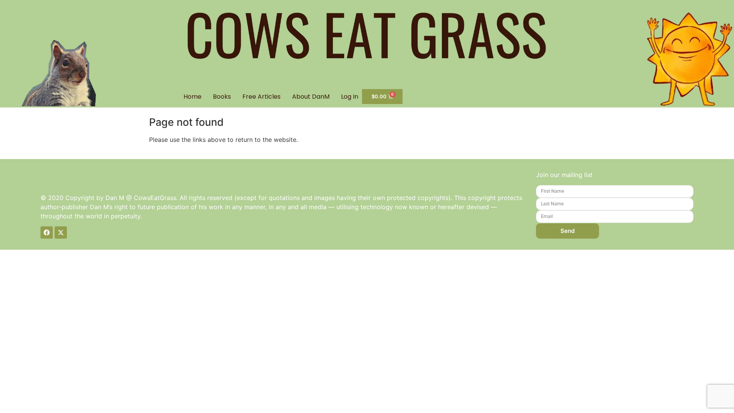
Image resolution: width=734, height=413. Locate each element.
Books (222, 96)
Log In (349, 96)
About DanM (311, 96)
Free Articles (261, 96)
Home (192, 96)
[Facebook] (47, 232)
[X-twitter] (61, 232)
